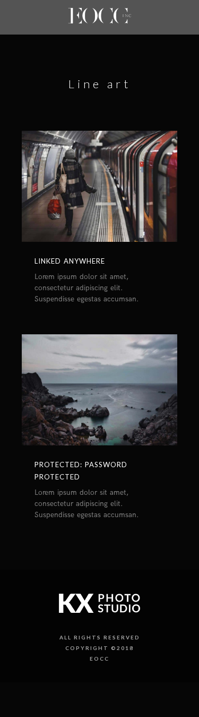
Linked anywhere (69, 261)
